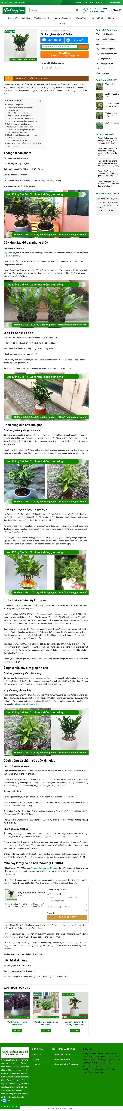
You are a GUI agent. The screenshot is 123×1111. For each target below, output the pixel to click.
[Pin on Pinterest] (56, 68)
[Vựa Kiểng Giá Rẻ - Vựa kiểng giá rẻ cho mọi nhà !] (14, 10)
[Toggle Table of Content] (39, 101)
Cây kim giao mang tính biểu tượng (23, 130)
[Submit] (77, 10)
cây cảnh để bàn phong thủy (27, 704)
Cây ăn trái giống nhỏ (104, 34)
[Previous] (4, 1014)
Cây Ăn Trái (81, 18)
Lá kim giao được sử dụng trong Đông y (24, 121)
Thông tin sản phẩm (15, 105)
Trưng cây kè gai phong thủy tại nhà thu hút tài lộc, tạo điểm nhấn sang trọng (108, 163)
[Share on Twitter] (47, 68)
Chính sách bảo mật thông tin (66, 1064)
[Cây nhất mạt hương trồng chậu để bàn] (46, 1005)
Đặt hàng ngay (67, 917)
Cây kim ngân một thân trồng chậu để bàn (75, 1023)
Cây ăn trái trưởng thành (106, 39)
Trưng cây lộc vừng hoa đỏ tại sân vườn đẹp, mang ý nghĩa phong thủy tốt (108, 152)
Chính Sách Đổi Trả (62, 1054)
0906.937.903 (96, 11)
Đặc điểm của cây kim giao (20, 113)
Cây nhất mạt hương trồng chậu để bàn (46, 1023)
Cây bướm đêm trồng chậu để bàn (17, 1023)
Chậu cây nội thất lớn (104, 68)
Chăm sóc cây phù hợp (19, 140)
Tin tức (111, 18)
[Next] (88, 1014)
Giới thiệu (26, 18)
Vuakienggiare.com (68, 1108)
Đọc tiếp (17, 1030)
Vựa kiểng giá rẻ (41, 18)
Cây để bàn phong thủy (105, 49)
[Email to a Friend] (51, 68)
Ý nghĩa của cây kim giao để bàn (20, 127)
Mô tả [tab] (9, 78)
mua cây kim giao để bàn (45, 868)
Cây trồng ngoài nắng (104, 63)
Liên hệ (62, 23)
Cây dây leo (101, 44)
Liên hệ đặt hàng (13, 146)
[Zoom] (6, 59)
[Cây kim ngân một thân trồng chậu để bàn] (75, 1005)
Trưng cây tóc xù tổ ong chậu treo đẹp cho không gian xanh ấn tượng (108, 173)
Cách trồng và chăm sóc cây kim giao (22, 135)
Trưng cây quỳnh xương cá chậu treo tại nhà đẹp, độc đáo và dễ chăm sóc (108, 183)
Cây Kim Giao (9, 253)
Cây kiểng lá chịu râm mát (106, 54)
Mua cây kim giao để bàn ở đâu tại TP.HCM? (24, 143)
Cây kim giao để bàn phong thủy (20, 108)
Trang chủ (12, 18)
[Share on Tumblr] (60, 68)
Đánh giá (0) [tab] (20, 78)
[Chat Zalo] (76, 40)
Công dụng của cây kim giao (18, 116)
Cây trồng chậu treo (104, 59)
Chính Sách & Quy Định (63, 1059)
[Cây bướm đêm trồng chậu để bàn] (17, 1005)
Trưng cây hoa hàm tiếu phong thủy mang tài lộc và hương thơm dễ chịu (107, 140)
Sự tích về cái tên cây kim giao (19, 124)
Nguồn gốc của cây (17, 110)
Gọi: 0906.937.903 (11, 1106)
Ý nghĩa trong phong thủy (19, 132)
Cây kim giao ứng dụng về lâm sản (22, 118)
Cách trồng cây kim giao (19, 138)
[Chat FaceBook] (52, 40)
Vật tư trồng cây (62, 18)
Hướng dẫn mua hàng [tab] (38, 78)
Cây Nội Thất (97, 18)
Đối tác (37, 1059)
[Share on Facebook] (43, 68)
